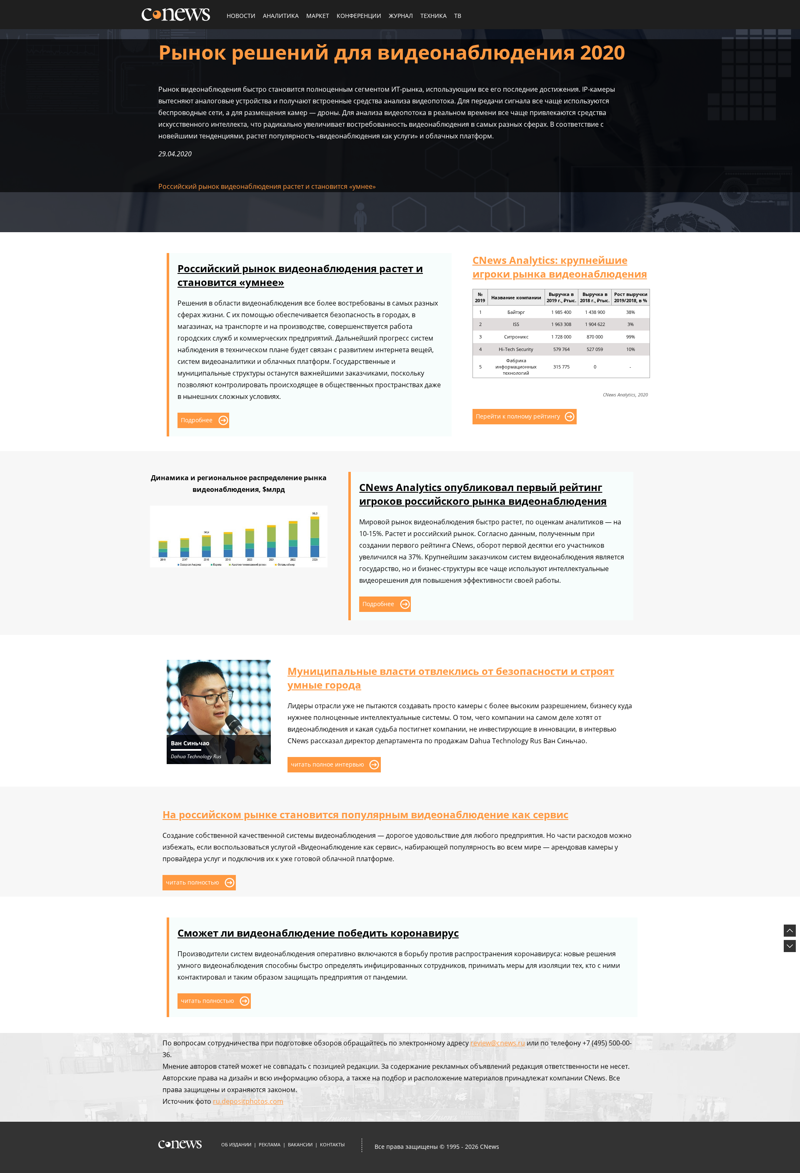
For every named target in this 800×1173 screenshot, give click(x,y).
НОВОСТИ (241, 16)
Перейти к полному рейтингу (518, 416)
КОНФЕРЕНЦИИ (359, 16)
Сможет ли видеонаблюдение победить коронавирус (318, 933)
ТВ (457, 16)
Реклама (269, 1144)
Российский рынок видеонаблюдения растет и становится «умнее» (267, 186)
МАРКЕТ (317, 16)
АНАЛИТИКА (281, 16)
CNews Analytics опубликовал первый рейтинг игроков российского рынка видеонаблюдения (483, 494)
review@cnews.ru (497, 1043)
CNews (489, 1146)
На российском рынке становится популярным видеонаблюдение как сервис (365, 814)
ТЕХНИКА (433, 16)
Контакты (332, 1144)
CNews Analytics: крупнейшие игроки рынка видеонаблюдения (559, 267)
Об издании (236, 1144)
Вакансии (300, 1144)
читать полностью (192, 882)
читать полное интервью (327, 764)
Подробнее (196, 420)
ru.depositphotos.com (248, 1101)
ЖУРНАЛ (401, 16)
